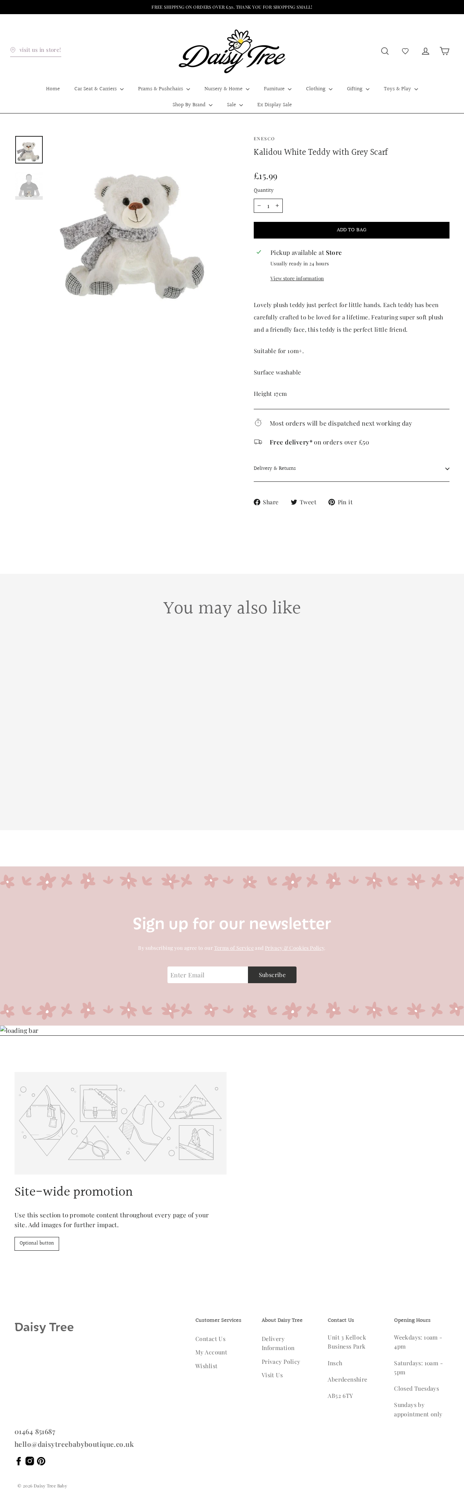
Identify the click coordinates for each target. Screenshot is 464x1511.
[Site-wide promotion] (120, 1123)
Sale (232, 105)
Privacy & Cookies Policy (294, 947)
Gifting (355, 89)
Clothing (316, 89)
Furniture (275, 89)
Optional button (37, 1243)
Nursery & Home (224, 89)
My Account (211, 1352)
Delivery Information (278, 1343)
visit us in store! (40, 49)
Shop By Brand (190, 105)
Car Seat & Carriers (96, 89)
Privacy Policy (281, 1361)
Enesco (264, 138)
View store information (297, 278)
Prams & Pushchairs (161, 89)
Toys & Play (398, 89)
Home (53, 89)
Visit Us (272, 1375)
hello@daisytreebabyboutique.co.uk (74, 1444)
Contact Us (210, 1338)
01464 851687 (34, 1431)
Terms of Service (234, 947)
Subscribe (272, 974)
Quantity (264, 190)
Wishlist (206, 1366)
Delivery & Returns (275, 468)
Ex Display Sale (274, 105)
